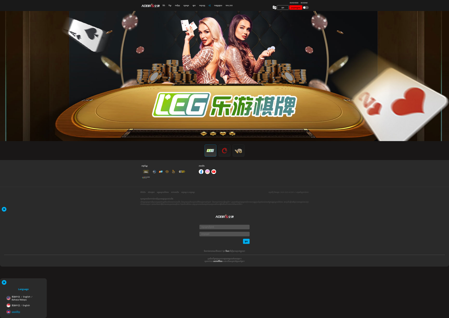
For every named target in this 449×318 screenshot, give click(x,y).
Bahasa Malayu (19, 299)
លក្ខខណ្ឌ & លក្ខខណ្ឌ (188, 192)
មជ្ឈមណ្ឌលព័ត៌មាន (163, 192)
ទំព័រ (164, 5)
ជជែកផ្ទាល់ (151, 192)
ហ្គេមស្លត (186, 5)
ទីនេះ (227, 251)
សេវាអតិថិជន (218, 261)
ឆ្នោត (194, 5)
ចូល (283, 7)
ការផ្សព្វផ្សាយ (218, 5)
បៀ (210, 5)
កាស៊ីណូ (177, 5)
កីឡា (169, 5)
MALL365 (229, 5)
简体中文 (16, 296)
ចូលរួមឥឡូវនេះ (296, 7)
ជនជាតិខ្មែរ (16, 311)
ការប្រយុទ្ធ (202, 5)
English (26, 296)
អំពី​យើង (143, 192)
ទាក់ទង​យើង (175, 192)
